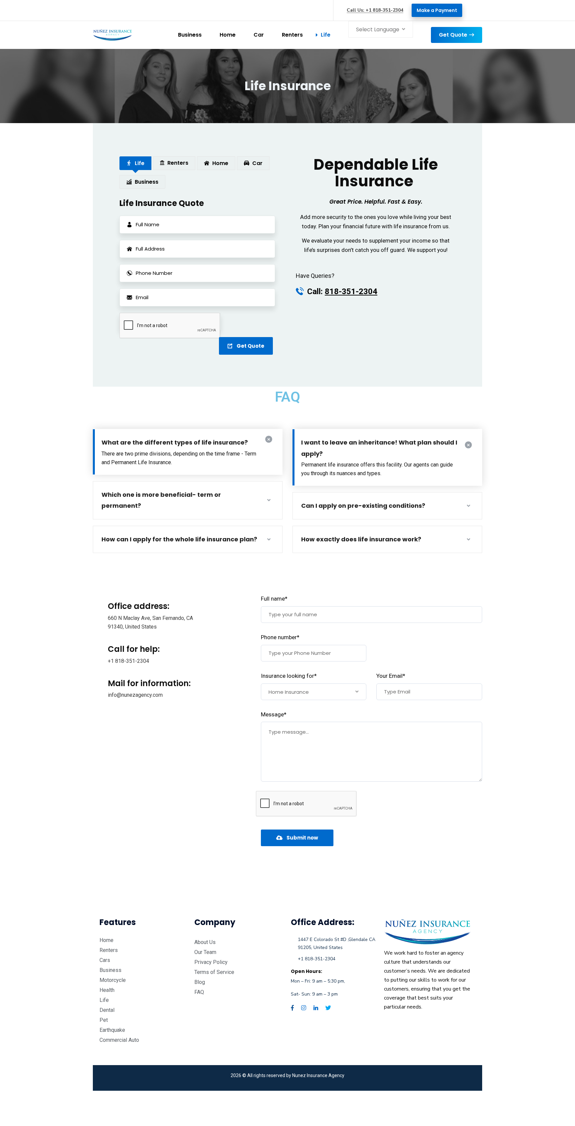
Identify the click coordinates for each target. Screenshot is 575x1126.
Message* (274, 714)
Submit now (302, 837)
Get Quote (453, 35)
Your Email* (390, 675)
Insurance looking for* (289, 675)
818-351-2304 (351, 291)
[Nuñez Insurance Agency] (112, 35)
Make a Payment (437, 10)
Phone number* (280, 637)
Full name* (274, 598)
